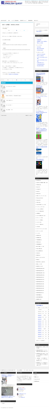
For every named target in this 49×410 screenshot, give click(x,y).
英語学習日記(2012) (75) (40, 281)
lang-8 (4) (37, 191)
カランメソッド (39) (39, 217)
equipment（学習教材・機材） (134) (42, 182)
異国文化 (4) (38, 255)
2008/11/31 (39, 326)
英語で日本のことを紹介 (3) (40, 261)
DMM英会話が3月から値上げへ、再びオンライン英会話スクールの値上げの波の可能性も (42, 354)
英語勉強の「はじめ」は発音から (42, 41)
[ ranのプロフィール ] (22, 388)
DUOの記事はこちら (39, 85)
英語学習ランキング (23, 20)
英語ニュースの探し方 (40, 55)
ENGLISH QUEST (3, 20)
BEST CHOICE (39, 31)
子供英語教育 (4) (39, 239)
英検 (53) (37, 259)
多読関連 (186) (38, 237)
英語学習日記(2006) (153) (40, 268)
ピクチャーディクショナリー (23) (41, 228)
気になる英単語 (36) (39, 250)
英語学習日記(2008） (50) (40, 272)
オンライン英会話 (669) (40, 211)
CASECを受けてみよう (40, 62)
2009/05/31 (39, 330)
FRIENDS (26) (38, 184)
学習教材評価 (39, 39)
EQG (9, 20)
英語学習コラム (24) (39, 266)
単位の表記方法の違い (40, 65)
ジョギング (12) (38, 222)
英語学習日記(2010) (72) (40, 277)
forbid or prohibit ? (4, 115)
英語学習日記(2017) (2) (40, 292)
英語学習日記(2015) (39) (40, 288)
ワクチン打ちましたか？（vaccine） (11, 86)
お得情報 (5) (38, 213)
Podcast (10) (38, 200)
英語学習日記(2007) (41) (40, 270)
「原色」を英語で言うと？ (9, 100)
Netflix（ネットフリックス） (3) (41, 195)
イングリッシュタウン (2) (40, 206)
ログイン (36, 374)
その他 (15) (38, 226)
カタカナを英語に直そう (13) (40, 215)
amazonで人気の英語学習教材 (40, 73)
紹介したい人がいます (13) (40, 257)
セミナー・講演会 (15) (39, 224)
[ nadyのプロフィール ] (22, 393)
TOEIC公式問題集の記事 (39, 159)
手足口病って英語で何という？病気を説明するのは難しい (13, 95)
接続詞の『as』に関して (29, 115)
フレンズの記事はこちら (39, 111)
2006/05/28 (39, 317)
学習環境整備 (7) (39, 244)
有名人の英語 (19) (39, 248)
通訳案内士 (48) (38, 299)
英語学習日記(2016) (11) (40, 290)
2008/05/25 (39, 324)
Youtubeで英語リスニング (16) (41, 204)
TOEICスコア (23, 397)
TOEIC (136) (38, 202)
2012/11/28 (39, 336)
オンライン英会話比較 (15, 20)
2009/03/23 (39, 328)
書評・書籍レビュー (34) (40, 246)
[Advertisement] (24, 12)
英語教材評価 (30, 20)
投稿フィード (37, 376)
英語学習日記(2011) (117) (40, 279)
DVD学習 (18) (38, 180)
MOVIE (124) (38, 193)
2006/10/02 (39, 319)
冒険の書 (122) (38, 235)
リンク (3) (38, 233)
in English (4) (38, 189)
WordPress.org (37, 381)
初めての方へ (36, 20)
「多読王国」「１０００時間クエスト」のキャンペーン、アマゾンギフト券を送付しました (42, 359)
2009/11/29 (39, 334)
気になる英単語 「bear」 (9, 109)
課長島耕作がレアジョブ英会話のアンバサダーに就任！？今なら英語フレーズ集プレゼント (42, 364)
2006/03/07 (39, 315)
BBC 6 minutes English (40, 48)
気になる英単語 (5, 28)
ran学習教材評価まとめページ (40, 74)
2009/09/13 (39, 332)
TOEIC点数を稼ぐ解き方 (41, 64)
